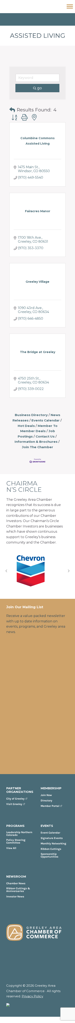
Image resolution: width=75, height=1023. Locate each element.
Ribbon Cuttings (51, 849)
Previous (6, 571)
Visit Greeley (14, 804)
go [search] (39, 88)
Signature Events (52, 838)
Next (69, 571)
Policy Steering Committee (15, 841)
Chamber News (15, 883)
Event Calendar (50, 832)
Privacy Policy (32, 996)
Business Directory (31, 415)
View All (11, 848)
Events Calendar (45, 420)
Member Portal (50, 806)
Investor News (15, 896)
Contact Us (45, 436)
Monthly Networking (53, 843)
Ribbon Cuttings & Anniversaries (18, 889)
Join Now (46, 795)
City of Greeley (15, 798)
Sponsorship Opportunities (49, 855)
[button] (12, 110)
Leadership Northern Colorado (19, 833)
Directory (46, 800)
